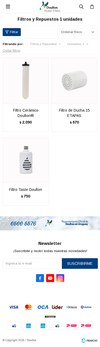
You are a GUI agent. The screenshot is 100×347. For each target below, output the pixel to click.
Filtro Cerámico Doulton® (25, 113)
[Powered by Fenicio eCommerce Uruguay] (89, 340)
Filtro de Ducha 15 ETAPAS (74, 113)
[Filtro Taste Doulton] (26, 160)
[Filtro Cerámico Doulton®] (26, 80)
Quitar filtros (11, 50)
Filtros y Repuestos (43, 44)
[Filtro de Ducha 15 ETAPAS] (74, 80)
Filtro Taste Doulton (25, 189)
